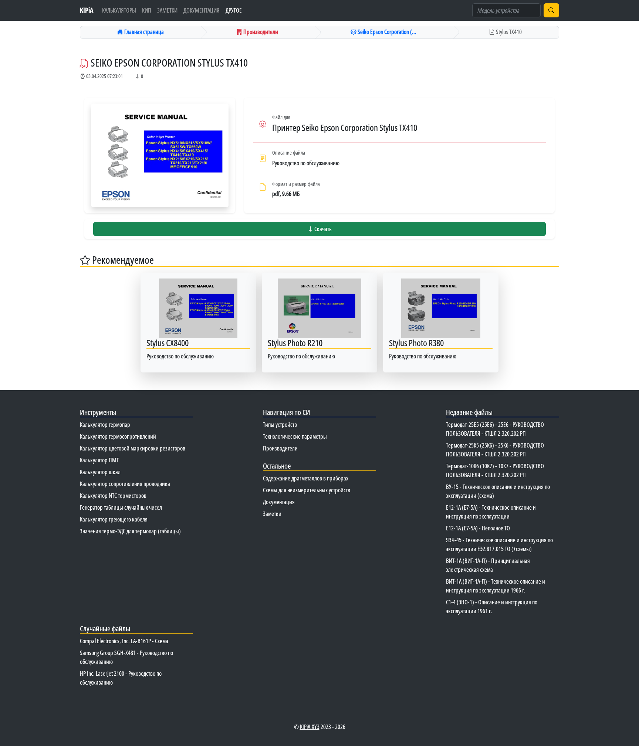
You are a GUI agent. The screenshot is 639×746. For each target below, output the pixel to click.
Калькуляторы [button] (119, 10)
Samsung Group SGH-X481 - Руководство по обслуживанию (126, 657)
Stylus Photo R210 (295, 343)
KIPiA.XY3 (310, 727)
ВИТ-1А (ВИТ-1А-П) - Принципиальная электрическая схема (488, 565)
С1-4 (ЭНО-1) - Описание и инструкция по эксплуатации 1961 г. (491, 606)
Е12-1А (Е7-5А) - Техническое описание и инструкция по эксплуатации (491, 511)
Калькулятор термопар (105, 425)
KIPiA (86, 10)
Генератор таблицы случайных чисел (121, 507)
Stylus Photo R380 (416, 343)
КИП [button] (146, 10)
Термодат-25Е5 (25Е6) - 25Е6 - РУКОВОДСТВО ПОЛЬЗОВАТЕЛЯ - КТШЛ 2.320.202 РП (495, 429)
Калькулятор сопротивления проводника (125, 484)
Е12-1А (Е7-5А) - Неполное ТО (478, 528)
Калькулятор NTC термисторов (113, 496)
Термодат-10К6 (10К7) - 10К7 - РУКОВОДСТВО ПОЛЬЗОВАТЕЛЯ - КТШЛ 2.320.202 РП (495, 470)
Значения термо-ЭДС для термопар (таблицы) (130, 531)
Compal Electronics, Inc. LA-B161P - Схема (124, 641)
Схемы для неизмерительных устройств (306, 490)
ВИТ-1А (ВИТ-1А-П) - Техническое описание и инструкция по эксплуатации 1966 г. (495, 585)
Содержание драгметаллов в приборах (305, 478)
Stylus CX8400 (167, 343)
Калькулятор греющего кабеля (114, 519)
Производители (280, 448)
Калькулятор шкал (100, 472)
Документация (201, 10)
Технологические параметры (295, 436)
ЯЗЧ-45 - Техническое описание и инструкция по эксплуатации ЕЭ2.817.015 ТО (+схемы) (499, 544)
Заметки (167, 10)
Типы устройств (280, 425)
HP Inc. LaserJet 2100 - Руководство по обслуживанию (121, 677)
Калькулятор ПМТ (99, 460)
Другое (234, 10)
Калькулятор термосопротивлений (118, 436)
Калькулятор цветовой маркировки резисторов (132, 448)
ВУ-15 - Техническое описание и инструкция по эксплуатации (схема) (498, 491)
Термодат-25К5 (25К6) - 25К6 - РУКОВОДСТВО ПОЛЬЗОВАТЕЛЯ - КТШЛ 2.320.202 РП (495, 449)
